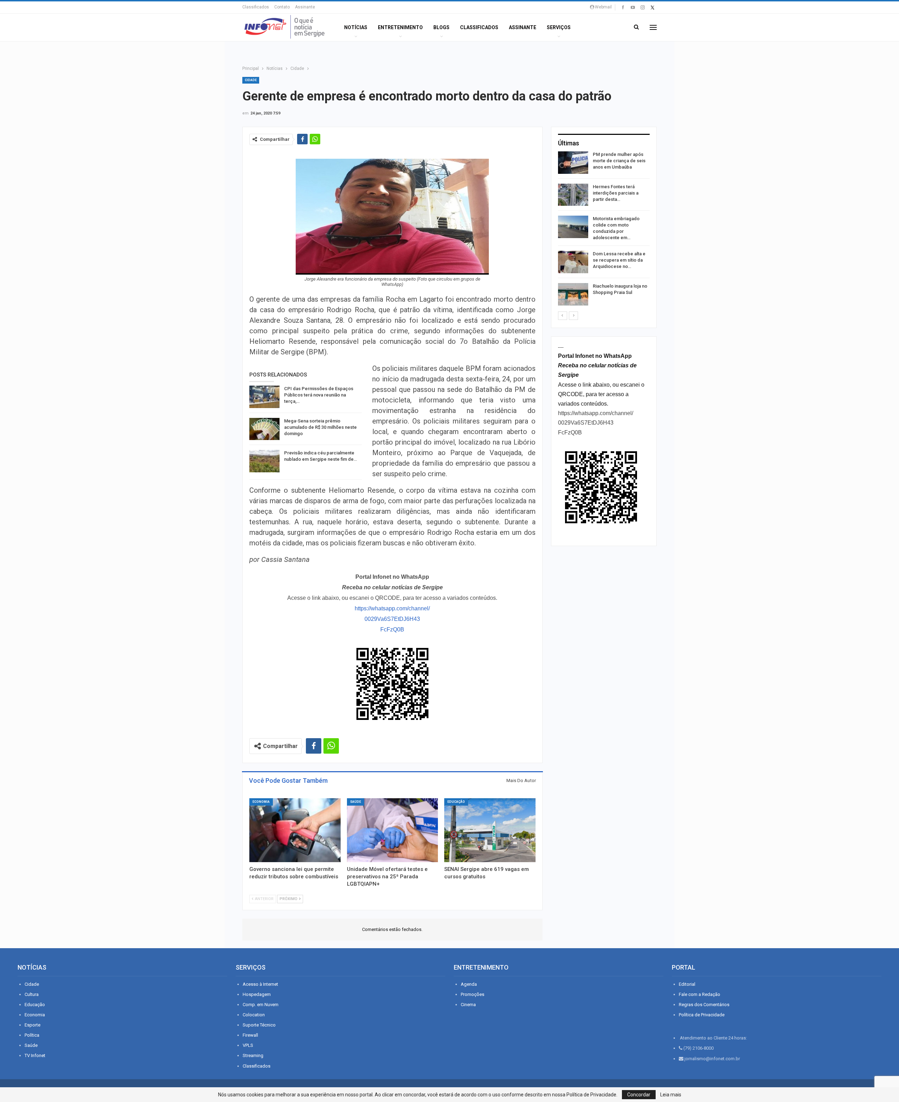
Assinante (305, 7)
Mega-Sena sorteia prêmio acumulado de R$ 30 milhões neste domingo (320, 427)
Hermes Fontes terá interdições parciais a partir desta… (615, 193)
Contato (282, 7)
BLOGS (441, 27)
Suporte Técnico (259, 1025)
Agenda (469, 984)
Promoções (472, 994)
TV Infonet (35, 1055)
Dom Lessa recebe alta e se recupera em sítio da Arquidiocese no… (619, 260)
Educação (456, 801)
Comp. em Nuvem (260, 1004)
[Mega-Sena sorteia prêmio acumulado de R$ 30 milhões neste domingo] (264, 429)
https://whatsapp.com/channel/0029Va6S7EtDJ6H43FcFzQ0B (392, 618)
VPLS (248, 1045)
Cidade (251, 80)
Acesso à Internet (260, 984)
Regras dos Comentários (704, 1004)
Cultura (32, 994)
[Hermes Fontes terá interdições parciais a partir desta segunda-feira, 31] (573, 195)
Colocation (254, 1014)
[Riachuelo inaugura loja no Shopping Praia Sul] (573, 294)
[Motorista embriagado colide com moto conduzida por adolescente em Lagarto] (573, 227)
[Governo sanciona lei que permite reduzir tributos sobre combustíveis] (295, 830)
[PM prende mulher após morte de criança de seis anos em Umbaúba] (573, 162)
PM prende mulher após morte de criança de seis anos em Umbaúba (619, 161)
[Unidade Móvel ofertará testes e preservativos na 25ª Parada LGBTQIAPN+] (392, 830)
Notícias (355, 27)
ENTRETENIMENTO (400, 27)
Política (32, 1035)
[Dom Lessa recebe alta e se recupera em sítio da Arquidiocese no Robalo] (573, 262)
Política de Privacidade (701, 1014)
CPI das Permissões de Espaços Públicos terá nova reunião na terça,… (318, 395)
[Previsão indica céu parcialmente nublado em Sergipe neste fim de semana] (264, 461)
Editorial (687, 984)
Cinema (468, 1004)
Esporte (32, 1025)
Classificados (255, 7)
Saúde (355, 801)
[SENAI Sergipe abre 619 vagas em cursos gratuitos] (490, 830)
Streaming (253, 1055)
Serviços (559, 27)
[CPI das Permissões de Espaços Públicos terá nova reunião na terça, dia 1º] (264, 397)
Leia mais (670, 1094)
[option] (604, 229)
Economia (261, 801)
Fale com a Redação (699, 994)
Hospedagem (257, 994)
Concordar (638, 1094)
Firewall (250, 1035)
